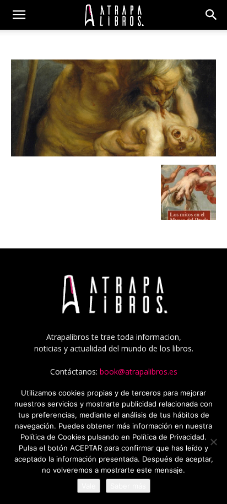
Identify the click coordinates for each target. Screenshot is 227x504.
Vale (89, 485)
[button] (18, 15)
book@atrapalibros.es (138, 371)
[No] (213, 441)
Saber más (128, 485)
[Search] (211, 15)
